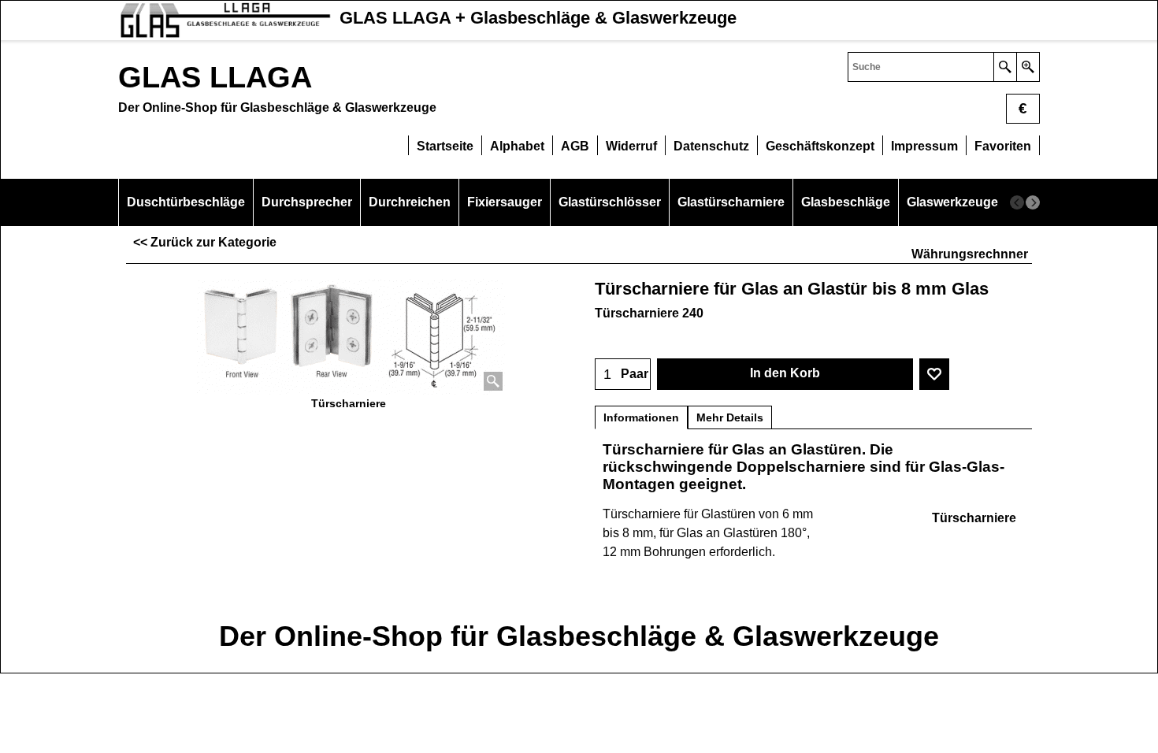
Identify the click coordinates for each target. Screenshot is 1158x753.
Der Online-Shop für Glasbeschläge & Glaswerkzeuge (579, 636)
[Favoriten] (934, 374)
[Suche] (1004, 67)
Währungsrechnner (969, 254)
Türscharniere (974, 518)
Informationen (641, 417)
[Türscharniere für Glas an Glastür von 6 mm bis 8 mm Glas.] (349, 334)
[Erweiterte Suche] (1027, 67)
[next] (1033, 202)
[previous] (1017, 202)
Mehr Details (729, 417)
